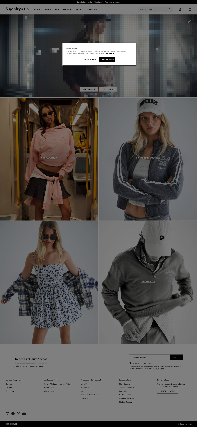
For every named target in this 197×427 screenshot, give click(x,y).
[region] (99, 54)
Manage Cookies (90, 59)
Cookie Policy (110, 53)
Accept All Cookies (107, 59)
